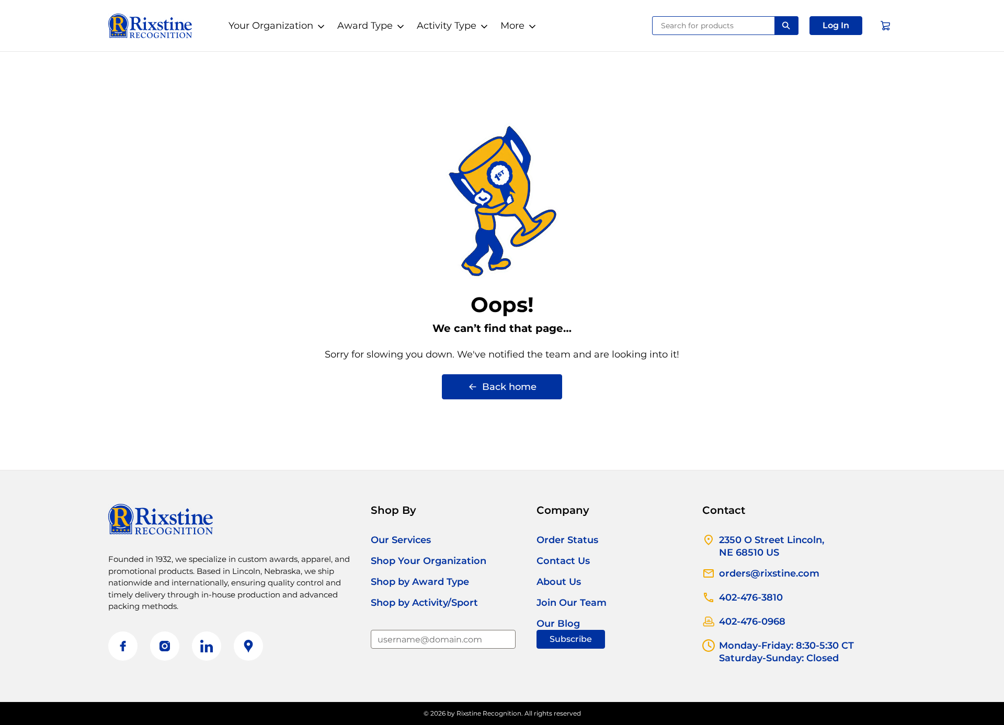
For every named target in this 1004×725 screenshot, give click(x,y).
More (512, 25)
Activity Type (446, 25)
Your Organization (271, 25)
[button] (835, 25)
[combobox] (713, 25)
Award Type (365, 25)
